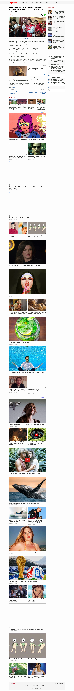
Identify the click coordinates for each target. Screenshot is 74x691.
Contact (42, 683)
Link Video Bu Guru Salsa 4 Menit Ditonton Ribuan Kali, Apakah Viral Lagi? (58, 83)
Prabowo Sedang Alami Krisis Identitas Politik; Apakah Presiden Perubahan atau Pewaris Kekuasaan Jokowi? (57, 62)
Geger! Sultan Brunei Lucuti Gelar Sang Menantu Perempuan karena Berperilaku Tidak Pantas (57, 67)
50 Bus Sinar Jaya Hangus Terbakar (58, 90)
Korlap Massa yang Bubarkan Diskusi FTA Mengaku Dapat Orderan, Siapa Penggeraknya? (17, 92)
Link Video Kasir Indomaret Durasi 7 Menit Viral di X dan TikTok (57, 80)
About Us (34, 683)
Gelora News (40, 688)
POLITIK (27, 2)
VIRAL (50, 2)
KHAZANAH (46, 2)
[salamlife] (55, 684)
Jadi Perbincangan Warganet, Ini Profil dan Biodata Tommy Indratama (57, 57)
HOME (23, 2)
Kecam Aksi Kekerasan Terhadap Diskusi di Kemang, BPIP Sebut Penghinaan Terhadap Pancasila (37, 92)
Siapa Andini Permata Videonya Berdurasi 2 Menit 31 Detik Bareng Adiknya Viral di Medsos (57, 76)
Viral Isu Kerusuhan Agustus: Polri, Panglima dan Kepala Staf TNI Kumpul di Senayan (58, 71)
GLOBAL (41, 2)
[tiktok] (57, 684)
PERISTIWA (32, 2)
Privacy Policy (35, 685)
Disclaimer (26, 685)
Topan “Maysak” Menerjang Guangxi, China (56, 87)
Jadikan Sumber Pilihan (27, 38)
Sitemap (42, 685)
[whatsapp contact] (63, 684)
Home (26, 683)
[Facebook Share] (40, 15)
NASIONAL (37, 2)
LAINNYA (54, 2)
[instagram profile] (61, 684)
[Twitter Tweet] (42, 15)
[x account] (59, 684)
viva (14, 87)
